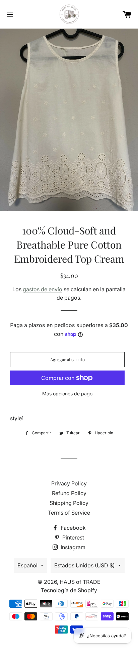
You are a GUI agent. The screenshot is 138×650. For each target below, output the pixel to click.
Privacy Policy (69, 483)
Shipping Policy (69, 503)
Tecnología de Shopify (69, 590)
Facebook (72, 527)
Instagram (72, 547)
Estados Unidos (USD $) (84, 565)
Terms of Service (69, 512)
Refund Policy (69, 493)
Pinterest (72, 537)
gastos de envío (42, 289)
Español (27, 565)
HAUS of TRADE (80, 581)
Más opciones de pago (67, 393)
